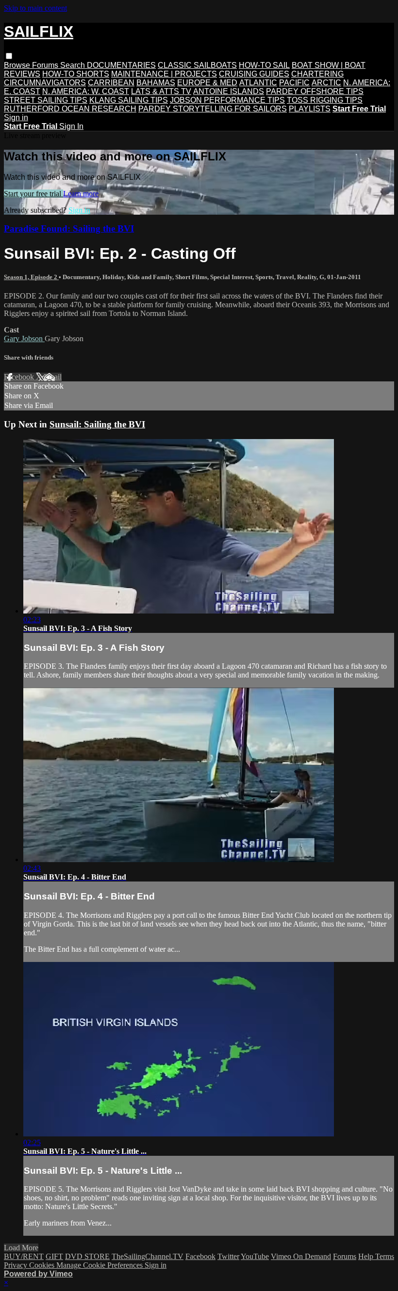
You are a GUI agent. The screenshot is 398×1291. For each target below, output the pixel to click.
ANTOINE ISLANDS (228, 91)
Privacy (16, 1265)
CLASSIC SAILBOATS (197, 65)
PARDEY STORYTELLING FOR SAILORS (212, 109)
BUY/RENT (24, 1256)
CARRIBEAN (111, 83)
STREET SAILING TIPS (45, 100)
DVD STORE (87, 1256)
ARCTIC (326, 83)
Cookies (42, 1265)
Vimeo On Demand (301, 1256)
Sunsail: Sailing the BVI (97, 424)
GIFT (54, 1256)
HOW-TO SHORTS (75, 74)
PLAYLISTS (310, 109)
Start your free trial (33, 193)
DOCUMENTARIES (121, 65)
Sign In (71, 126)
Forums (46, 65)
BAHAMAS (155, 83)
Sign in (16, 117)
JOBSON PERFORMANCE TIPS (227, 100)
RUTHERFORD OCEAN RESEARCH (70, 109)
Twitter (228, 1256)
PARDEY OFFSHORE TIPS (315, 91)
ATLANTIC (258, 83)
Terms (384, 1256)
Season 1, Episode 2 (31, 277)
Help (366, 1256)
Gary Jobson (24, 338)
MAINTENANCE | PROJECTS (164, 74)
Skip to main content (35, 8)
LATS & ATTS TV (161, 91)
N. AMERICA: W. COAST (85, 91)
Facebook (20, 377)
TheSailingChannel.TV (147, 1256)
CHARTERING (317, 74)
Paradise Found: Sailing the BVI (69, 228)
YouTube (255, 1256)
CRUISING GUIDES (254, 74)
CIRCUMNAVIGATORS (45, 83)
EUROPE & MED (207, 83)
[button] (9, 56)
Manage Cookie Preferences (100, 1265)
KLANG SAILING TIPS (128, 100)
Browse (18, 65)
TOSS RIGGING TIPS (325, 100)
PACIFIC (294, 83)
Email (53, 377)
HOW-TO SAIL (264, 65)
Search (73, 65)
